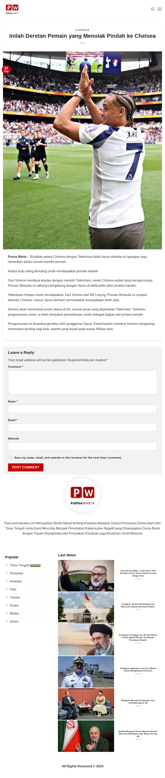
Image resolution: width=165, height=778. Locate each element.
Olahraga (82, 30)
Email (12, 420)
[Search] (152, 9)
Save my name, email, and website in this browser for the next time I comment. (68, 457)
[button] (159, 9)
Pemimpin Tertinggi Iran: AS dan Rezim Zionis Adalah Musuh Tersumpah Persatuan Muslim (138, 637)
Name (13, 401)
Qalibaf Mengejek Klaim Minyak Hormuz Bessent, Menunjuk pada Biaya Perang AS (138, 733)
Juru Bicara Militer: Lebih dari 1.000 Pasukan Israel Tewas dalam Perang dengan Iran (138, 573)
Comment (15, 366)
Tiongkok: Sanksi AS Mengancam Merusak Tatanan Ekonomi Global (138, 605)
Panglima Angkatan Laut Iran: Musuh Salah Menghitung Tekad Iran (138, 669)
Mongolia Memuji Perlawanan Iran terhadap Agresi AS (138, 701)
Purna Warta (17, 256)
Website (13, 438)
